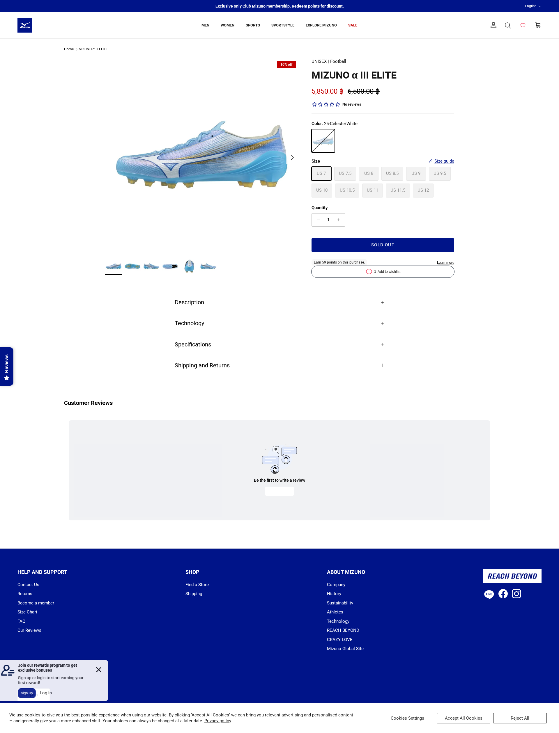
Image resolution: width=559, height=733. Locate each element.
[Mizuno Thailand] (24, 25)
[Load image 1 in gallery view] (202, 155)
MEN (205, 25)
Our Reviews (29, 630)
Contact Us (28, 584)
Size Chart (27, 612)
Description (189, 302)
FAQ (21, 621)
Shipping (193, 593)
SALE (352, 25)
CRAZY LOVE (340, 639)
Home (69, 49)
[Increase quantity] (340, 220)
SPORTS (253, 25)
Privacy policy (217, 720)
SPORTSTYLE (282, 25)
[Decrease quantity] (317, 220)
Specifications (193, 344)
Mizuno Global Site (345, 648)
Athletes (335, 612)
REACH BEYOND (343, 630)
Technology (189, 323)
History (334, 593)
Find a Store (197, 584)
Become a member (35, 603)
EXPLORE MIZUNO (321, 25)
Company (336, 584)
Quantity (320, 207)
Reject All (520, 718)
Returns (24, 593)
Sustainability (340, 603)
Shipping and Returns (202, 365)
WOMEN (227, 25)
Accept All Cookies (463, 718)
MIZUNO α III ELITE (93, 49)
